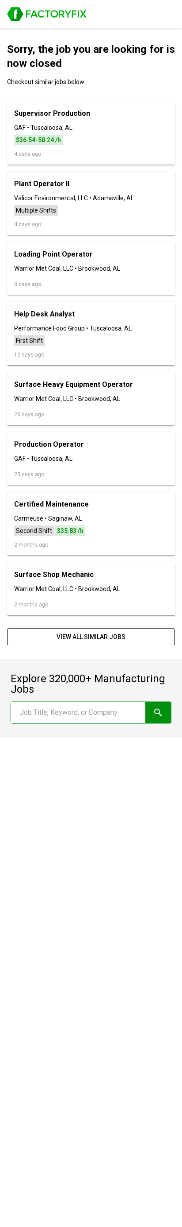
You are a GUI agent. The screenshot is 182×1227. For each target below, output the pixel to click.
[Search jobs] (158, 712)
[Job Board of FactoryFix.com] (47, 14)
